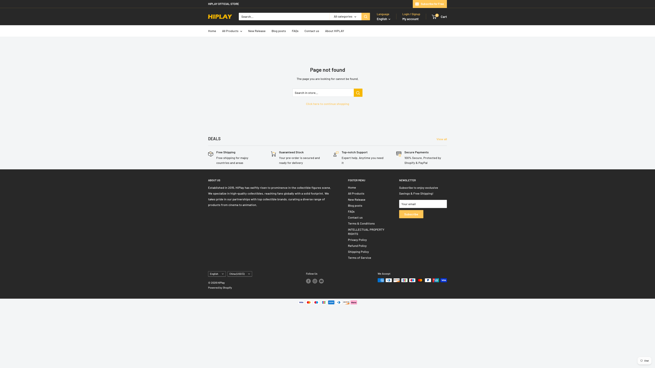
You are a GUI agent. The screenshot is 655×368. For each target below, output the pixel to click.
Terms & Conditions (361, 223)
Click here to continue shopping (327, 104)
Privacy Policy (357, 240)
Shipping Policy (358, 252)
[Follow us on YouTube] (321, 280)
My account (410, 19)
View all (442, 139)
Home (212, 31)
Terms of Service (359, 257)
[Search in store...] (358, 93)
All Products (230, 31)
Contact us (311, 31)
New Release (257, 31)
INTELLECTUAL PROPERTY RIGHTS (366, 232)
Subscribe (411, 214)
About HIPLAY (334, 31)
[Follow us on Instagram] (314, 280)
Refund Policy (357, 246)
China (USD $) (236, 273)
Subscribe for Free (432, 3)
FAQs (295, 31)
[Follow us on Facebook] (308, 280)
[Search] (365, 16)
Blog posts (279, 31)
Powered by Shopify (220, 287)
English (214, 273)
